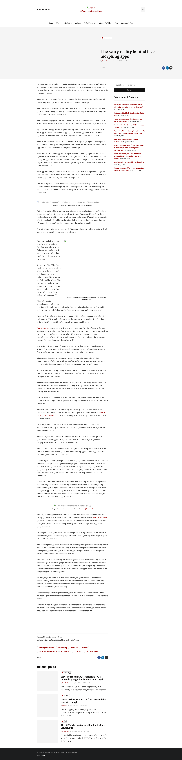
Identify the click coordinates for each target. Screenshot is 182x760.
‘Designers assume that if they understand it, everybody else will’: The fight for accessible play (129, 147)
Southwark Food (127, 23)
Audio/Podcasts (89, 23)
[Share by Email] (171, 68)
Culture (78, 23)
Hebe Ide (64, 705)
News (58, 23)
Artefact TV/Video (105, 23)
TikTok (78, 651)
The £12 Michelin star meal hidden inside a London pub (83, 726)
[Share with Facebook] (163, 68)
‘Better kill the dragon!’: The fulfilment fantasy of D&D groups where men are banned (127, 156)
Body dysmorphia (46, 648)
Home (51, 23)
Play (116, 23)
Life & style (68, 23)
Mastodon (41, 755)
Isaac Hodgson (66, 683)
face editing (62, 648)
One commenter (43, 328)
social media (66, 651)
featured (74, 648)
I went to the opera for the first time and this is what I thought (83, 700)
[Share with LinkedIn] (167, 68)
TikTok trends (92, 651)
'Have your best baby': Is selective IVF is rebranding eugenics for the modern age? (82, 678)
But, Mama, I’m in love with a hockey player (129, 162)
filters (85, 648)
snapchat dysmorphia (47, 651)
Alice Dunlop (65, 731)
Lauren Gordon (106, 61)
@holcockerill (89, 509)
